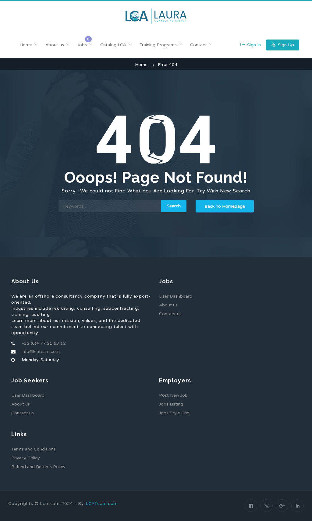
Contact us (170, 313)
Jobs (82, 44)
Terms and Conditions (33, 449)
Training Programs (158, 44)
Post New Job (173, 395)
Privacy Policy (25, 458)
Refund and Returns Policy (38, 466)
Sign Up (285, 44)
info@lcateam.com (41, 351)
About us (54, 44)
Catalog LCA (113, 44)
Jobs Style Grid (174, 413)
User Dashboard (175, 296)
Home (26, 44)
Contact (198, 44)
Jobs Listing (171, 404)
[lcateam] (156, 16)
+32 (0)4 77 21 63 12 (44, 343)
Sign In (253, 44)
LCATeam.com (102, 503)
